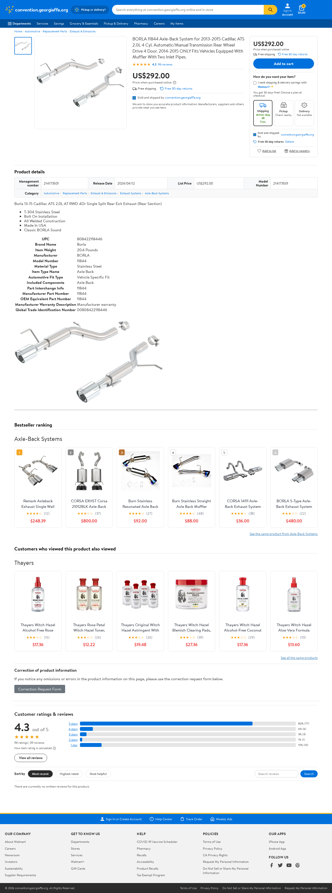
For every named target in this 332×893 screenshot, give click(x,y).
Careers (159, 23)
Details (289, 141)
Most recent (40, 774)
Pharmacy (141, 23)
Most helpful (98, 774)
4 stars (73, 729)
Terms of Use (212, 841)
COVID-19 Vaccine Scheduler (157, 841)
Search (309, 774)
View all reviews (31, 757)
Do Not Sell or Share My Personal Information (251, 888)
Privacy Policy (212, 848)
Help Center (163, 819)
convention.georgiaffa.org (183, 97)
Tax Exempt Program (151, 875)
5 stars (73, 724)
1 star (74, 745)
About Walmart (15, 841)
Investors (11, 861)
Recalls (141, 855)
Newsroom (12, 855)
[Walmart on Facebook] (271, 866)
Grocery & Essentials (84, 23)
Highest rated (69, 774)
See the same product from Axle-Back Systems (284, 533)
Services (42, 23)
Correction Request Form (39, 689)
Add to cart (283, 63)
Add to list (269, 151)
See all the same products (299, 657)
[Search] (270, 10)
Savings (59, 23)
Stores (75, 848)
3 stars (73, 734)
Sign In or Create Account (124, 819)
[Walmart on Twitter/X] (280, 866)
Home (18, 31)
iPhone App (277, 841)
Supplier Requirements (20, 875)
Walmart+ (78, 861)
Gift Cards (78, 868)
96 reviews (165, 64)
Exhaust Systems (130, 193)
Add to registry (299, 151)
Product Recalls (147, 868)
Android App (277, 848)
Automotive (32, 31)
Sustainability (14, 868)
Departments (22, 23)
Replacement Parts (55, 31)
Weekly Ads (224, 819)
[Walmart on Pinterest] (297, 866)
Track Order (194, 819)
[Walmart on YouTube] (289, 866)
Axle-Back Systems (157, 193)
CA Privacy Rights (215, 855)
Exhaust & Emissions (83, 31)
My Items (176, 23)
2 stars (73, 740)
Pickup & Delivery (116, 23)
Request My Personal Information (226, 861)
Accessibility (145, 861)
